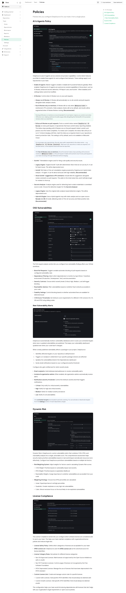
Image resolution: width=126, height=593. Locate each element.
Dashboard (7, 15)
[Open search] (17, 3)
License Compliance (43, 496)
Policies (6, 39)
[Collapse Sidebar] (20, 2)
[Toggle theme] (98, 2)
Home (5, 24)
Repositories (8, 27)
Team (4, 21)
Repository (6, 18)
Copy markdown (107, 2)
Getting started (8, 12)
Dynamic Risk (39, 409)
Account (5, 45)
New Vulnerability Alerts (43, 306)
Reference (7, 52)
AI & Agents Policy (42, 21)
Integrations (7, 49)
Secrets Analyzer (71, 187)
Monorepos (7, 30)
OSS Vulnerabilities (42, 208)
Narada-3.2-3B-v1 (41, 199)
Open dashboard (117, 2)
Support (6, 55)
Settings (6, 42)
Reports (6, 33)
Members (7, 36)
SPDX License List (65, 549)
